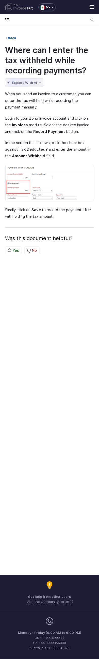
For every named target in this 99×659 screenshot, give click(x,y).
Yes (15, 250)
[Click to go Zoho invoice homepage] (15, 7)
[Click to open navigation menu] (8, 20)
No (34, 250)
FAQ (30, 8)
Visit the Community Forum (48, 602)
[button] (44, 7)
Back (12, 38)
